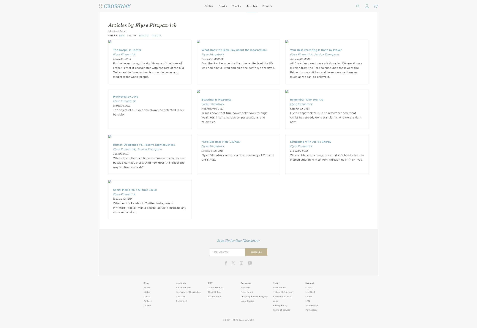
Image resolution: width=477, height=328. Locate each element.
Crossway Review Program (254, 296)
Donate (267, 6)
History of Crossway (283, 292)
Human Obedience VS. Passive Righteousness (144, 144)
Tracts (236, 6)
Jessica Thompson (326, 54)
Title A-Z (144, 35)
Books (223, 6)
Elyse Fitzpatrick (124, 54)
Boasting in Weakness (216, 99)
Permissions (311, 310)
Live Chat (310, 292)
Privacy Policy (280, 305)
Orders (308, 296)
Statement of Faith (282, 296)
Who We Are (279, 287)
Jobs (275, 301)
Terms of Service (281, 310)
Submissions (311, 305)
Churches (180, 296)
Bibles (209, 6)
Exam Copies (247, 301)
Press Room (247, 292)
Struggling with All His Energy (310, 141)
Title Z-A (156, 35)
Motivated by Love (125, 96)
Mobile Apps (214, 296)
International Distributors (188, 292)
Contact (309, 287)
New (121, 35)
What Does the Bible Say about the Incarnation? (234, 50)
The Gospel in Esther (127, 50)
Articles (251, 6)
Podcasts (245, 287)
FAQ (307, 301)
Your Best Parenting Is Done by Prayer (316, 50)
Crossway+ (181, 301)
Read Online (214, 292)
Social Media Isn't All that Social (135, 189)
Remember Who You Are (306, 99)
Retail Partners (183, 287)
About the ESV (215, 287)
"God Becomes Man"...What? (221, 141)
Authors (147, 301)
